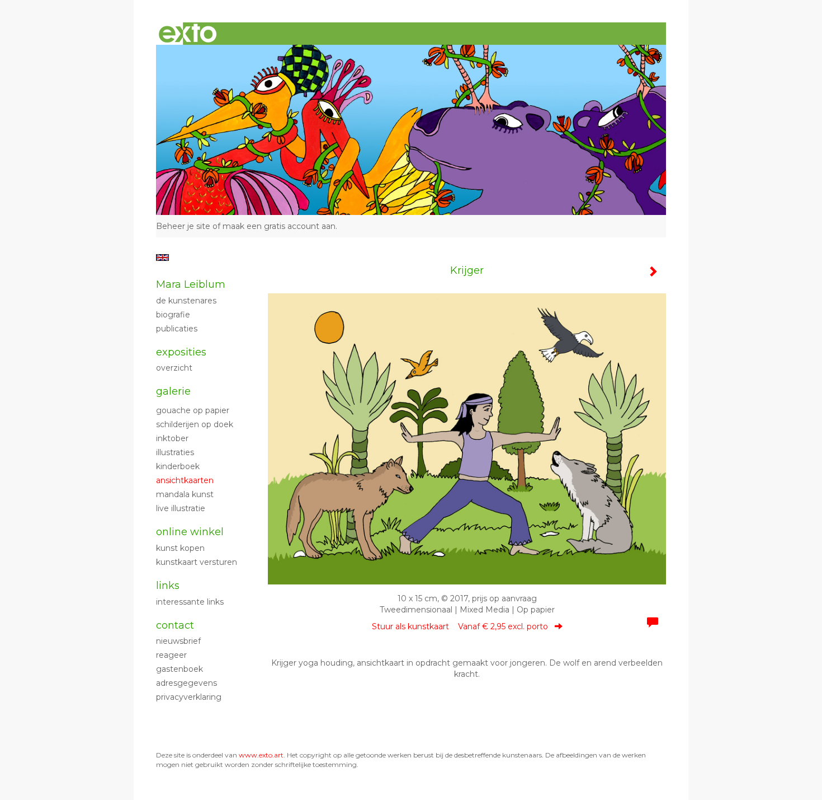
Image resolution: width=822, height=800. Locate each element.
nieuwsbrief (178, 641)
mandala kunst (185, 494)
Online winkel (190, 532)
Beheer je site (183, 226)
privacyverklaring (188, 697)
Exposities (181, 352)
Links (167, 585)
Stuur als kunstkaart (460, 626)
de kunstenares (186, 301)
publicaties (176, 329)
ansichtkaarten (185, 480)
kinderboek (178, 466)
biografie (173, 315)
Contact (175, 625)
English (162, 257)
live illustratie (180, 508)
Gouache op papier (192, 410)
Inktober (172, 438)
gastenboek (179, 669)
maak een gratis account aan (279, 226)
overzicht (174, 368)
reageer (171, 655)
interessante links (190, 602)
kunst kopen (180, 548)
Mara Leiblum (190, 284)
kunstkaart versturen (196, 562)
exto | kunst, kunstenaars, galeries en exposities (187, 33)
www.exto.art (261, 755)
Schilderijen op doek (194, 424)
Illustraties (175, 452)
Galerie (173, 391)
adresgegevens (186, 683)
